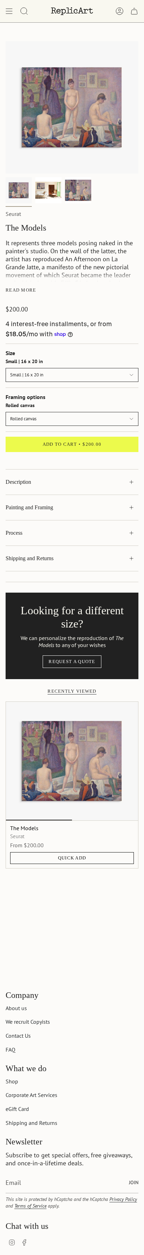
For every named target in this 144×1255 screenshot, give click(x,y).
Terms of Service (30, 1205)
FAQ (10, 1049)
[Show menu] (9, 11)
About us (16, 1008)
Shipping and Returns (29, 558)
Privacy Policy (123, 1199)
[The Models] (72, 761)
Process (14, 533)
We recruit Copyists (28, 1021)
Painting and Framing (29, 507)
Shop (12, 1081)
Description (18, 482)
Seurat (13, 213)
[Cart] (134, 11)
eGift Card (17, 1108)
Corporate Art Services (31, 1094)
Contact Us (18, 1035)
